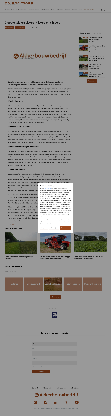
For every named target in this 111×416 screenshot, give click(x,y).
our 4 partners (47, 188)
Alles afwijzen (54, 228)
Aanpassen (44, 228)
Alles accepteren (65, 228)
